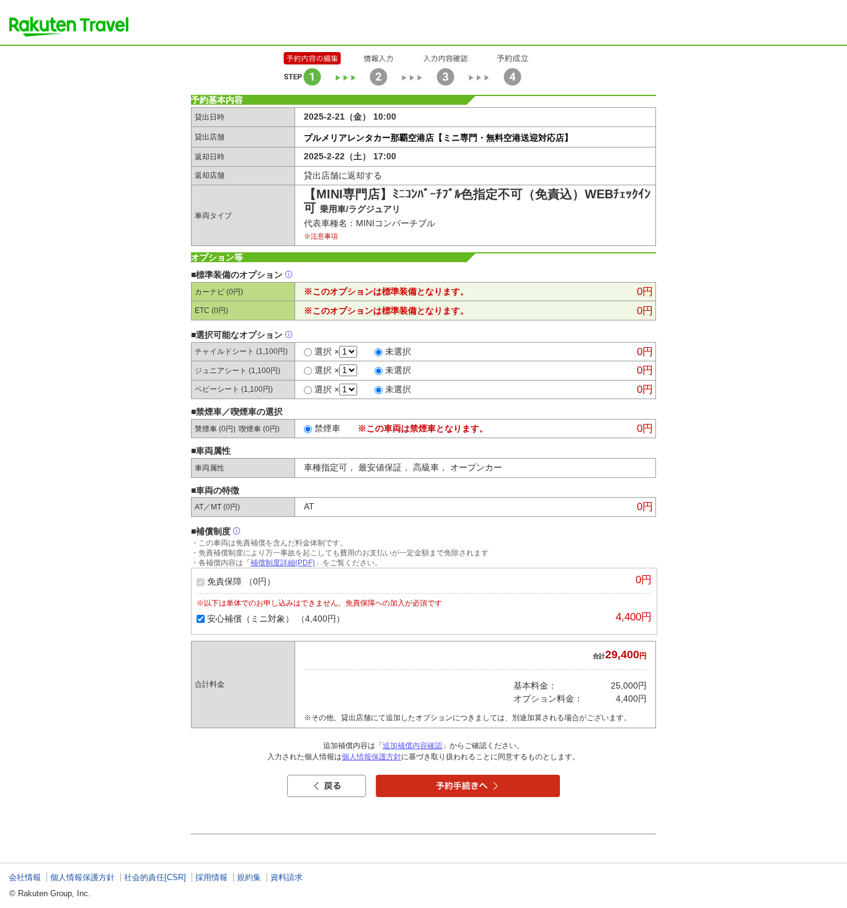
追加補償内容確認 (412, 745)
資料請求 (286, 877)
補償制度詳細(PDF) (283, 562)
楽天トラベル (68, 27)
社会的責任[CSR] (155, 877)
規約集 (249, 877)
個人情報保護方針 (371, 756)
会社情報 (25, 877)
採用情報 (211, 877)
